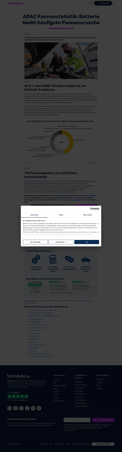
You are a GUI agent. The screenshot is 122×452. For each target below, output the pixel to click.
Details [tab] (61, 215)
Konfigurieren (60, 242)
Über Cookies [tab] (88, 215)
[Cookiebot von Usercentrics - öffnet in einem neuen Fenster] (91, 209)
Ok (87, 242)
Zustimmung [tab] (34, 215)
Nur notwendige (35, 242)
